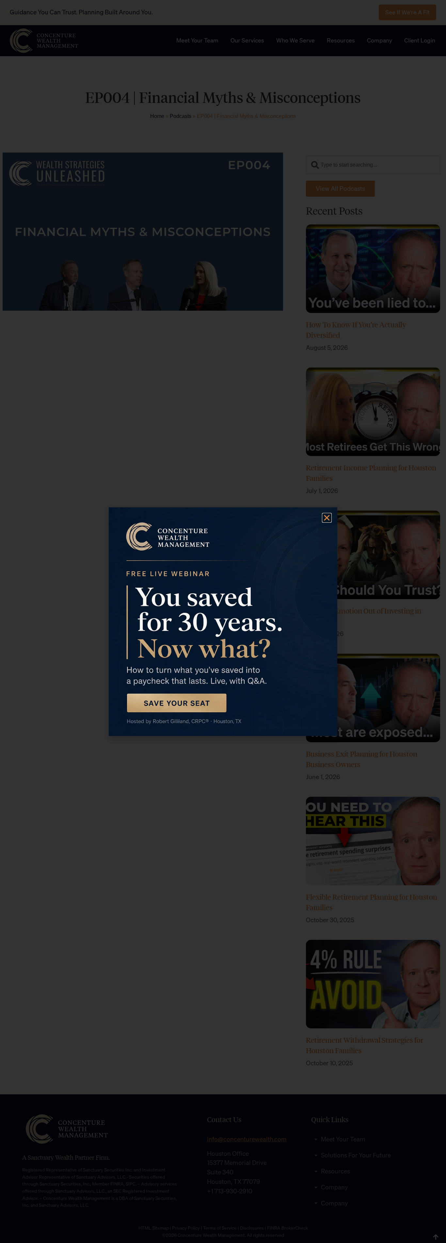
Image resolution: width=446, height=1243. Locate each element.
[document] (223, 621)
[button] (327, 518)
